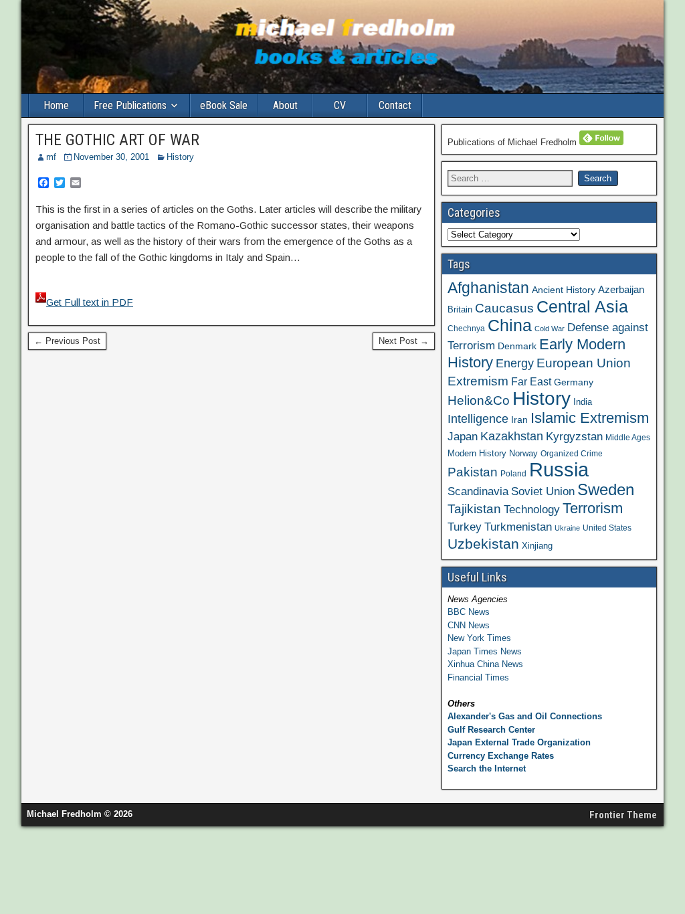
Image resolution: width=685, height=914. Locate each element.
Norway (523, 453)
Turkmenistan (518, 526)
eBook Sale (224, 105)
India (582, 402)
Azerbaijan (621, 289)
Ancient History (563, 289)
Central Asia (582, 306)
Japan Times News (485, 651)
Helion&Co (479, 400)
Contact (395, 105)
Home (56, 105)
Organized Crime (572, 453)
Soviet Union (543, 491)
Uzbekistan (483, 543)
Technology (532, 509)
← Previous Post (67, 341)
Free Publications (130, 105)
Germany (573, 382)
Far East (531, 381)
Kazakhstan (511, 436)
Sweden (605, 489)
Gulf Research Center (491, 730)
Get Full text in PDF (89, 302)
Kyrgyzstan (574, 436)
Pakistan (473, 472)
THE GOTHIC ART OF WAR (117, 139)
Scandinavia (478, 491)
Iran (519, 419)
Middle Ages (627, 437)
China (510, 325)
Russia (559, 469)
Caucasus (504, 307)
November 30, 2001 (111, 157)
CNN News (469, 625)
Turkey (465, 526)
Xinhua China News (485, 664)
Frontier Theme (623, 815)
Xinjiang (537, 546)
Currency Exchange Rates (501, 756)
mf (51, 157)
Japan (463, 436)
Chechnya (466, 328)
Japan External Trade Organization (519, 742)
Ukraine (567, 528)
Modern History (477, 453)
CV (340, 105)
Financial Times (478, 677)
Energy (515, 363)
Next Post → (404, 341)
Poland (513, 473)
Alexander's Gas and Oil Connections (525, 716)
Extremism (478, 380)
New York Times (479, 638)
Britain (460, 309)
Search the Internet (487, 768)
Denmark (517, 346)
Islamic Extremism (589, 417)
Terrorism (593, 508)
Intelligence (478, 419)
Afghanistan (488, 287)
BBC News (469, 612)
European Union (583, 363)
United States (607, 528)
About (285, 105)
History (180, 157)
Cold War (549, 329)
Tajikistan (474, 509)
